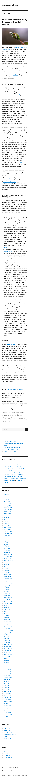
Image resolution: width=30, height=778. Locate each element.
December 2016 (8, 709)
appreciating (15, 414)
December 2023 (8, 554)
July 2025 (6, 517)
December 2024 (8, 531)
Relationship (7, 738)
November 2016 (8, 711)
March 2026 (7, 502)
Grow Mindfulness (10, 5)
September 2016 (8, 715)
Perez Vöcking (12, 389)
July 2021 (6, 611)
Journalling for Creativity (11, 449)
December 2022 (8, 578)
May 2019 (6, 662)
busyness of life (11, 344)
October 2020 (7, 629)
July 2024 (6, 541)
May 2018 (6, 685)
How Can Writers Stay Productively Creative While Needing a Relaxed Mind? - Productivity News (15, 478)
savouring (7, 419)
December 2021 (8, 601)
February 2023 (8, 574)
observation (15, 418)
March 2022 (7, 595)
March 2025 (7, 525)
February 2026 (8, 504)
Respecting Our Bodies (10, 441)
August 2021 (7, 609)
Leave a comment (6, 421)
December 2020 (8, 625)
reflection (23, 418)
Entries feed (7, 753)
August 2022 (7, 586)
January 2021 (7, 623)
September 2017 (8, 701)
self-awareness (12, 419)
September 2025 (8, 513)
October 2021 (7, 605)
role (3, 419)
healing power (8, 251)
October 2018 (7, 675)
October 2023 (7, 558)
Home (4, 764)
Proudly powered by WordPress (19, 775)
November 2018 (8, 674)
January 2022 (7, 599)
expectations (21, 94)
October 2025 (7, 511)
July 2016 (6, 716)
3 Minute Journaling (14, 463)
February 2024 (8, 550)
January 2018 (7, 693)
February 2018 (7, 691)
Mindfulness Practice (10, 734)
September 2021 (8, 607)
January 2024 (7, 552)
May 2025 (6, 521)
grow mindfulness (23, 417)
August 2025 (7, 515)
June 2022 (6, 589)
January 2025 (7, 529)
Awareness (7, 728)
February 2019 (7, 668)
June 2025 (6, 519)
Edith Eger (19, 415)
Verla (5, 463)
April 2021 (6, 617)
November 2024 (8, 533)
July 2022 (6, 588)
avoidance (15, 75)
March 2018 (7, 689)
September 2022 (8, 584)
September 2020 (8, 631)
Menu (25, 5)
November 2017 (8, 697)
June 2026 (6, 496)
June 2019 (6, 660)
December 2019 (8, 648)
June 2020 (6, 636)
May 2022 (6, 591)
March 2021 (7, 619)
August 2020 (7, 632)
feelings (10, 417)
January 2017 (7, 707)
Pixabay (21, 389)
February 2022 (8, 597)
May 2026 (6, 498)
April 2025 (6, 523)
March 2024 (7, 548)
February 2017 (7, 705)
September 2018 (8, 677)
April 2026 (7, 500)
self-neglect (19, 419)
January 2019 (7, 670)
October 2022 (7, 582)
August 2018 (7, 679)
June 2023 (6, 566)
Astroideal (7, 472)
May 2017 (6, 703)
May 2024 (6, 545)
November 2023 (8, 556)
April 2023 (6, 570)
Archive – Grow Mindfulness (10, 767)
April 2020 (7, 640)
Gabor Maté (20, 162)
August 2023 (7, 562)
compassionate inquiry (9, 181)
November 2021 (8, 603)
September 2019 (8, 654)
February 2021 (7, 621)
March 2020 (7, 642)
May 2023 (6, 568)
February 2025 (8, 527)
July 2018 (6, 681)
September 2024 (8, 537)
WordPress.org (8, 757)
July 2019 (6, 658)
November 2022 (8, 580)
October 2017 (7, 699)
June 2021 (6, 613)
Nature (5, 736)
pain (10, 178)
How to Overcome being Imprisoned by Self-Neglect (14, 22)
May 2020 (6, 638)
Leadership (7, 730)
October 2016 (7, 713)
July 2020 (6, 634)
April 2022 (7, 593)
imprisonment (9, 418)
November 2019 (8, 650)
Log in (5, 751)
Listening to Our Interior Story (12, 447)
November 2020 (8, 627)
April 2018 (6, 687)
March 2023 (7, 572)
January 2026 (7, 505)
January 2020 (7, 646)
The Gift (24, 419)
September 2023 (8, 560)
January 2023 (7, 576)
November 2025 (8, 509)
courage (15, 415)
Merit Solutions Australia (9, 771)
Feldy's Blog (7, 469)
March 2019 (7, 666)
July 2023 (6, 564)
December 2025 (8, 507)
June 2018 (6, 683)
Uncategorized (8, 740)
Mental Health (15, 412)
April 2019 (6, 664)
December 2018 (8, 672)
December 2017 (8, 695)
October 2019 (7, 652)
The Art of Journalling (10, 451)
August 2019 (7, 656)
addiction (9, 414)
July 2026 (6, 494)
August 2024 (7, 539)
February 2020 (8, 644)
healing (4, 418)
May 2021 (6, 615)
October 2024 (7, 535)
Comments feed (8, 755)
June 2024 (6, 543)
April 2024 (7, 547)
